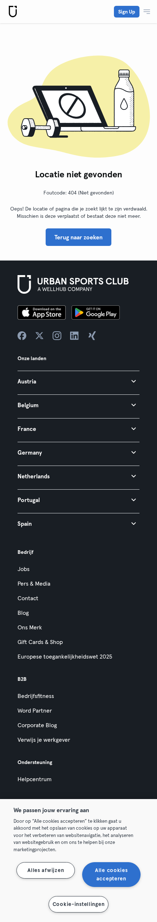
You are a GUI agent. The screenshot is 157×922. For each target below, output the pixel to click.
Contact (28, 598)
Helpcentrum (34, 779)
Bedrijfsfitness (36, 695)
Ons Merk (30, 627)
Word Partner (35, 710)
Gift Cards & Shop (40, 641)
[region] (78, 860)
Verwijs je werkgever (44, 739)
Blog (23, 612)
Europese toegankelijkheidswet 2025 (65, 656)
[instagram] (57, 335)
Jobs (24, 568)
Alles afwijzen (45, 870)
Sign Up (126, 11)
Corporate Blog (37, 725)
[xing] (92, 335)
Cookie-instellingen (79, 904)
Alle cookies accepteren (111, 874)
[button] (78, 381)
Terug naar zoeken (78, 237)
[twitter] (39, 335)
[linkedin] (74, 335)
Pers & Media (34, 583)
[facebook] (22, 335)
